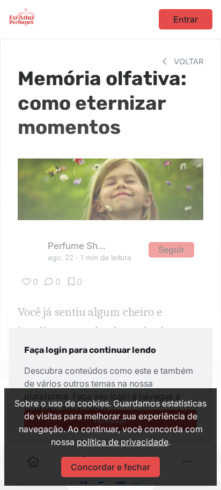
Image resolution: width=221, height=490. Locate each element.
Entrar (185, 19)
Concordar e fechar (110, 467)
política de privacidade (122, 441)
